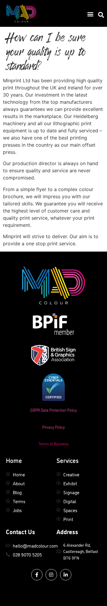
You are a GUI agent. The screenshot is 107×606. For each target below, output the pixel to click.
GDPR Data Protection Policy (53, 410)
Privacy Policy (53, 427)
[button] (90, 14)
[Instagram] (51, 574)
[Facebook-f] (37, 574)
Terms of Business (54, 443)
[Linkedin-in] (65, 574)
